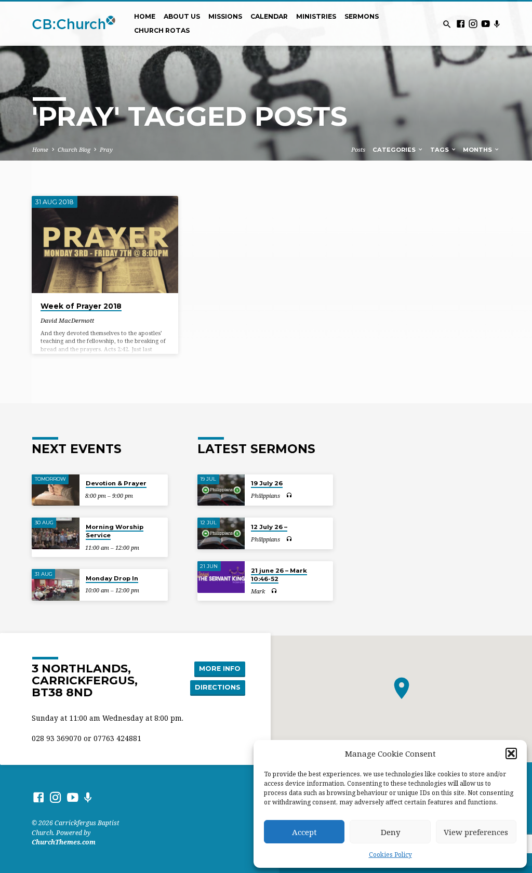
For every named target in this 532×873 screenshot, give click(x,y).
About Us (182, 16)
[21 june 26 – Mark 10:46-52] (221, 577)
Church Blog (74, 149)
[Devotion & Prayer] (55, 490)
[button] (511, 753)
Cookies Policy (390, 854)
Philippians (265, 495)
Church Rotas (162, 30)
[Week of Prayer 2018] (105, 244)
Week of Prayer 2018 (81, 306)
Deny (390, 832)
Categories (395, 149)
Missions (225, 16)
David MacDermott (67, 320)
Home (144, 16)
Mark (258, 591)
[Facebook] (461, 24)
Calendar (269, 16)
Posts (358, 149)
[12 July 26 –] (221, 533)
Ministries (316, 16)
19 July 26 (267, 483)
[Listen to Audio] (289, 495)
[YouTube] (485, 24)
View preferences (476, 832)
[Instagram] (473, 24)
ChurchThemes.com (64, 842)
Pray (106, 149)
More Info (220, 668)
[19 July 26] (221, 490)
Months (478, 149)
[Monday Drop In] (55, 585)
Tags (440, 149)
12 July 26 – (269, 527)
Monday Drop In (112, 578)
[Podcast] (496, 23)
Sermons (361, 16)
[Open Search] (447, 24)
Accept (304, 832)
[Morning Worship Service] (55, 533)
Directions (218, 687)
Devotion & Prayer (116, 483)
